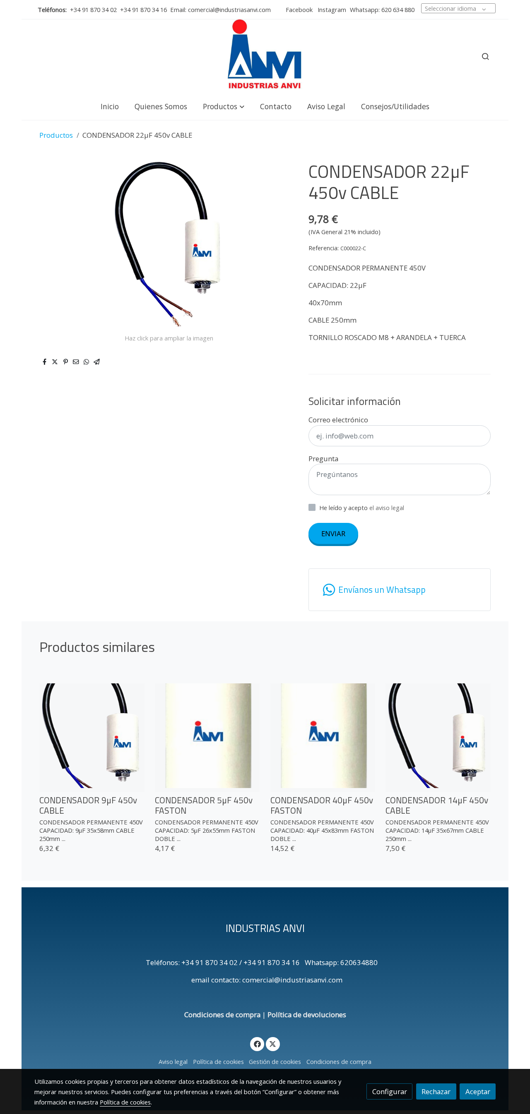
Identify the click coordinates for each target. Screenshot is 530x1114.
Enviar (333, 533)
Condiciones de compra (222, 1014)
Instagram (331, 9)
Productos (56, 135)
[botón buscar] (485, 56)
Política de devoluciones (306, 1014)
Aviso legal (173, 1061)
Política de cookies (218, 1061)
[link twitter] (273, 1043)
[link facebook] (257, 1043)
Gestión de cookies (275, 1061)
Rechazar (436, 1091)
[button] (223, 106)
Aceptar (477, 1091)
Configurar (389, 1091)
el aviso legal (386, 507)
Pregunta (323, 458)
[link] (265, 56)
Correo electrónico (338, 419)
